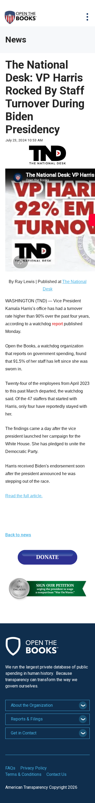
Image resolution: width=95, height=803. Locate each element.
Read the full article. (23, 496)
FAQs (10, 768)
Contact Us (56, 774)
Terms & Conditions (23, 774)
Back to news (18, 534)
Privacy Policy (33, 768)
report (58, 324)
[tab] (47, 705)
